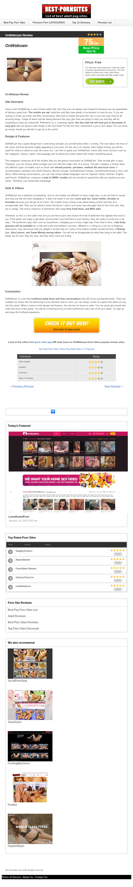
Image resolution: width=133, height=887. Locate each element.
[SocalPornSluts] (30, 677)
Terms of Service (11, 877)
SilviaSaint (14, 722)
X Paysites (89, 349)
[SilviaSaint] (30, 719)
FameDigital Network (26, 568)
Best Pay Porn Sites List (22, 609)
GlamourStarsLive (25, 577)
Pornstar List (105, 22)
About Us (28, 877)
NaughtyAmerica (24, 551)
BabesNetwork (23, 559)
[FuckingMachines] (30, 760)
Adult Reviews (17, 616)
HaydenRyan (16, 845)
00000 (99, 81)
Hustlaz (12, 804)
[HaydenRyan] (30, 843)
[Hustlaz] (30, 801)
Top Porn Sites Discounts (23, 628)
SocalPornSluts (17, 680)
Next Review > (114, 386)
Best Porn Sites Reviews (23, 622)
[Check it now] (66, 325)
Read (118, 554)
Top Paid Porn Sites (49, 349)
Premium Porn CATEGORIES (49, 22)
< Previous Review (22, 386)
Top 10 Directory (81, 22)
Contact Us (41, 877)
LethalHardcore (23, 586)
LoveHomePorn (18, 516)
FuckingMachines (19, 763)
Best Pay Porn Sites (14, 22)
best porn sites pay (40, 342)
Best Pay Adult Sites (71, 349)
